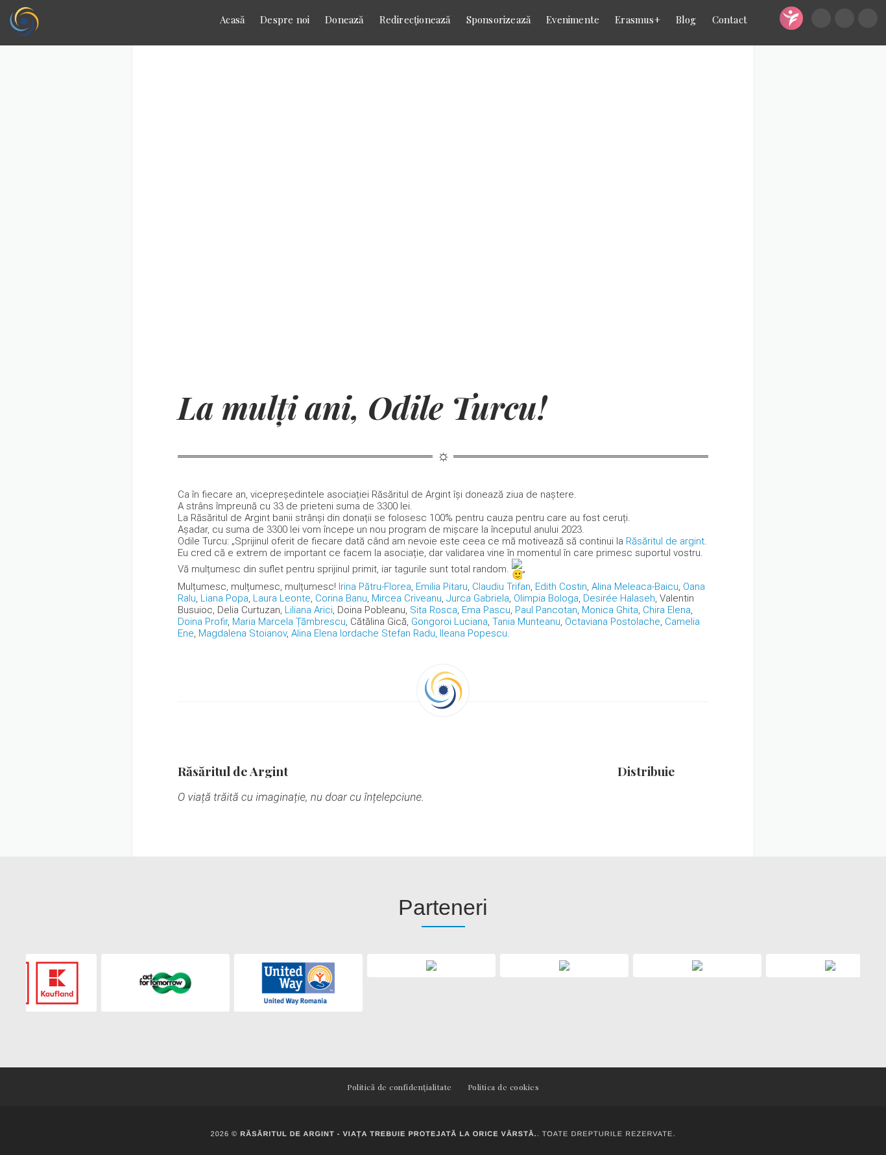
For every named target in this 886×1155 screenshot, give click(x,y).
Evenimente (572, 19)
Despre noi (284, 19)
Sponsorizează (498, 19)
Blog (686, 19)
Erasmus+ (637, 19)
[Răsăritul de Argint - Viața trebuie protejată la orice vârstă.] (24, 22)
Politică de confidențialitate (399, 1087)
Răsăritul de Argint (233, 770)
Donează (344, 19)
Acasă (232, 19)
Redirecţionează (415, 19)
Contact (729, 19)
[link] (665, 541)
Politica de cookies (504, 1087)
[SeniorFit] (791, 18)
